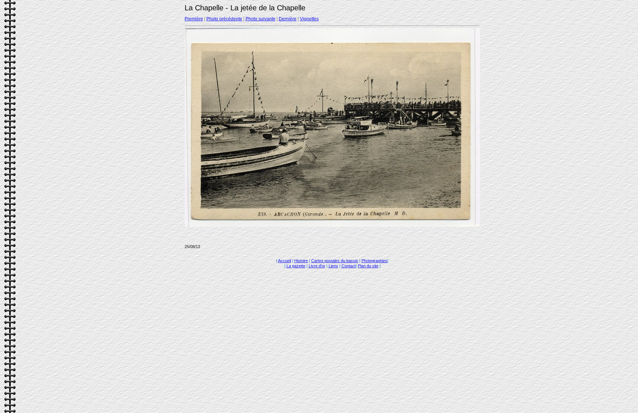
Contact (349, 266)
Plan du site (368, 266)
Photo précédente (224, 18)
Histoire (301, 260)
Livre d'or (317, 266)
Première (194, 18)
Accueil (284, 260)
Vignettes (309, 18)
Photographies (374, 260)
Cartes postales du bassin (334, 260)
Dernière (287, 18)
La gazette (296, 266)
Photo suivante (260, 18)
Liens (333, 266)
